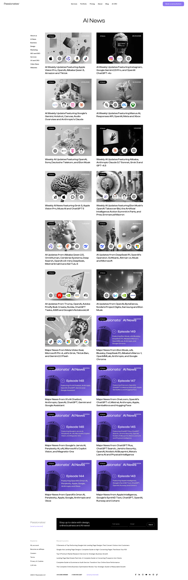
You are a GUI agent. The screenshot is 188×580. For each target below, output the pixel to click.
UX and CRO (34, 60)
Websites (33, 68)
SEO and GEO (35, 53)
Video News (34, 64)
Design (32, 46)
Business (33, 43)
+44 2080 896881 (62, 575)
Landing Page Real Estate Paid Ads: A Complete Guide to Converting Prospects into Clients (89, 558)
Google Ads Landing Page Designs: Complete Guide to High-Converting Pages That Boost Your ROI (91, 550)
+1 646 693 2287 (76, 575)
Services (33, 57)
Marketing (34, 50)
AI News (33, 39)
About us (33, 36)
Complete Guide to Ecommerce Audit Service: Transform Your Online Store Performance (88, 562)
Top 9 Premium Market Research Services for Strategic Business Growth (82, 554)
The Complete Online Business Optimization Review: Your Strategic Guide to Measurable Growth (91, 567)
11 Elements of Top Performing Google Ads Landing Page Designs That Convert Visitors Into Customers (92, 545)
